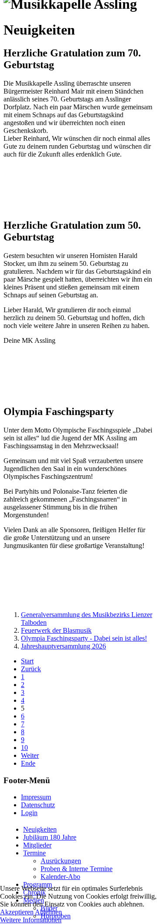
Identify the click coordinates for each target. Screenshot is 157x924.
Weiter (30, 755)
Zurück (31, 669)
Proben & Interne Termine (77, 868)
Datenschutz (38, 805)
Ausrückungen (61, 861)
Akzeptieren (17, 912)
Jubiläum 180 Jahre (49, 837)
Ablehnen (48, 912)
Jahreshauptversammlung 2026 (63, 646)
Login (29, 812)
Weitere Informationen (30, 920)
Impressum (36, 797)
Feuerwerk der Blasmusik (56, 630)
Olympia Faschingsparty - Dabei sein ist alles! (84, 638)
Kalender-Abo (60, 876)
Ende (28, 763)
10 (24, 747)
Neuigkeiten (40, 829)
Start (27, 661)
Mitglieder (37, 845)
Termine (34, 853)
